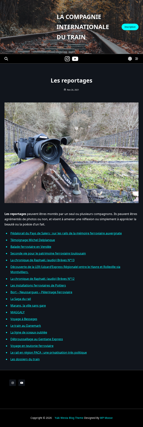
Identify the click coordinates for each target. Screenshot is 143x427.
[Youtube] (75, 59)
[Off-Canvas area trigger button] (137, 59)
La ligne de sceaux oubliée (28, 332)
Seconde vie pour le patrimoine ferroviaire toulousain (48, 253)
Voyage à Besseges (23, 319)
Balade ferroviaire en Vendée (30, 247)
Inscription (130, 27)
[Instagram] (67, 59)
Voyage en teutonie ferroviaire (31, 346)
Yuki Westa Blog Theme (69, 418)
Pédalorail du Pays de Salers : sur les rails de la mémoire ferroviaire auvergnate (66, 233)
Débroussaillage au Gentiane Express (36, 339)
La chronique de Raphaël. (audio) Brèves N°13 (42, 260)
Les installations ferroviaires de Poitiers (38, 285)
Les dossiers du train (25, 359)
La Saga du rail (20, 299)
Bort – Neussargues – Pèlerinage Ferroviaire (41, 292)
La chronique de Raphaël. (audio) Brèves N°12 (42, 279)
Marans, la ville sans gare (28, 305)
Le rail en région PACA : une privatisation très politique (48, 352)
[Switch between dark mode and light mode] (130, 58)
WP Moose (106, 418)
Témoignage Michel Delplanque (32, 240)
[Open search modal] (6, 58)
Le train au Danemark (25, 326)
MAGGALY (17, 312)
